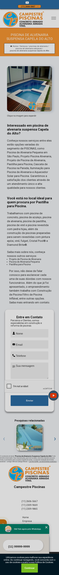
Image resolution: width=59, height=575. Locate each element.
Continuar (30, 568)
